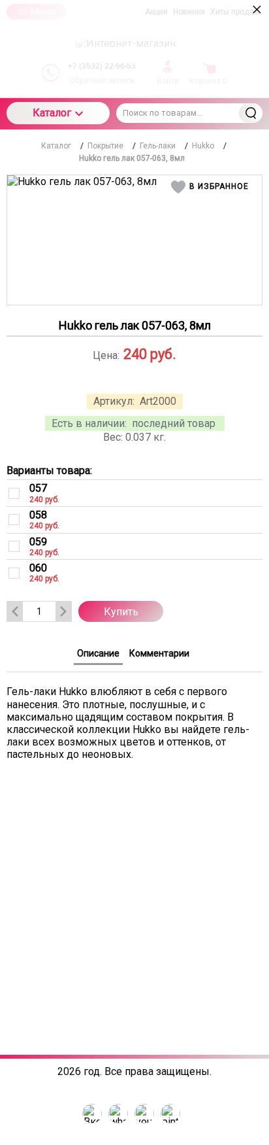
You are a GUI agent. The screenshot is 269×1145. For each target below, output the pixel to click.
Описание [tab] (98, 653)
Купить (121, 612)
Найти (250, 113)
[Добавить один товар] (63, 611)
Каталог (52, 113)
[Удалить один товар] (15, 611)
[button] (212, 187)
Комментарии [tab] (159, 653)
